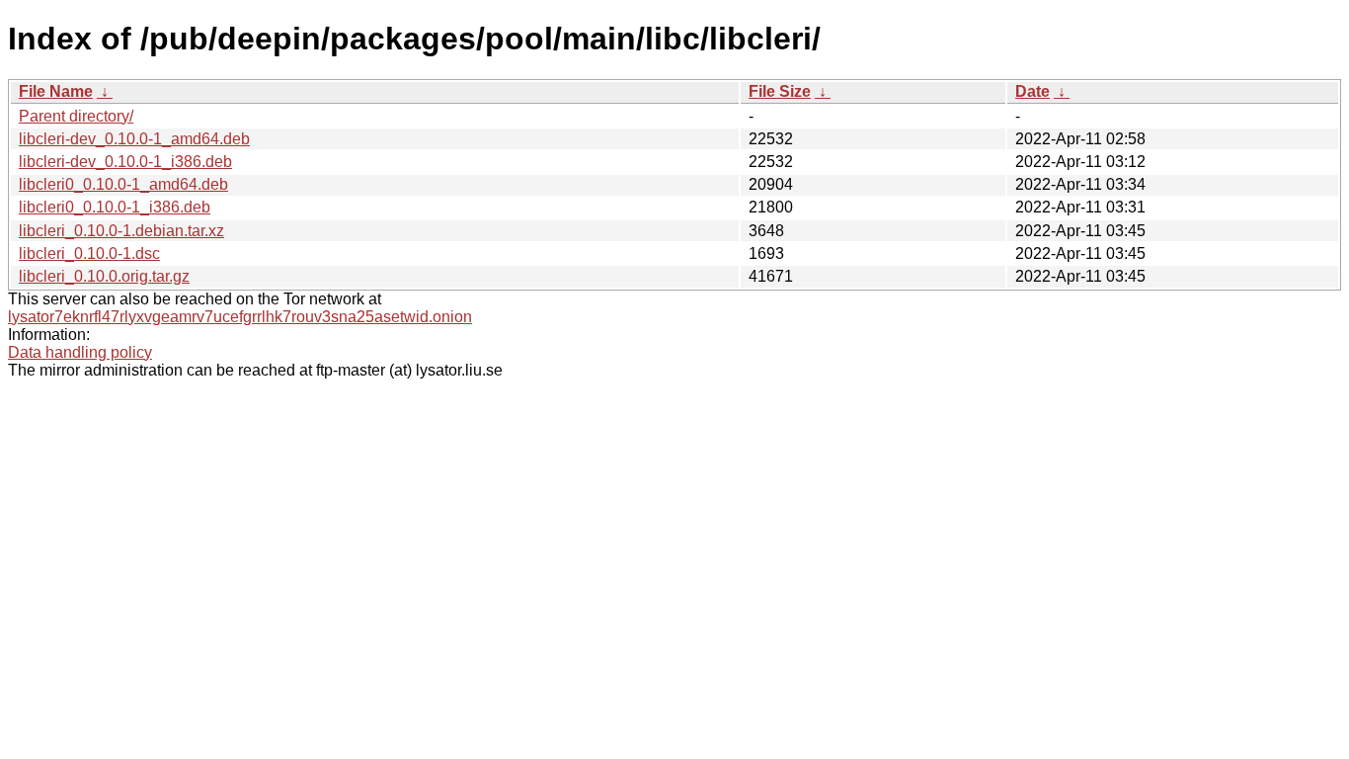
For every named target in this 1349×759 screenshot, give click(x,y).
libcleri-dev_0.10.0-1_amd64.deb (134, 138)
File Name (56, 91)
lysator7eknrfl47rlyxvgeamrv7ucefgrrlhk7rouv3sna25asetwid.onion (240, 316)
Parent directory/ (76, 116)
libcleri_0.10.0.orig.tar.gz (104, 276)
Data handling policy (80, 352)
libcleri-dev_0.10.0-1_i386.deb (125, 161)
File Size (780, 91)
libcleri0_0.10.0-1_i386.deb (114, 207)
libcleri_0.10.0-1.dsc (89, 253)
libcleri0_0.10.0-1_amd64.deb (123, 184)
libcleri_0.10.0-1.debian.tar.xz (121, 230)
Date (1032, 91)
